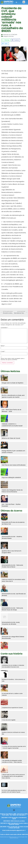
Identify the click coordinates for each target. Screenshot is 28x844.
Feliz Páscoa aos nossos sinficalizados (13, 465)
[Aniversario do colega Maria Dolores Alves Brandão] (4, 631)
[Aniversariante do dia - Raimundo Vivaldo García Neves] (4, 559)
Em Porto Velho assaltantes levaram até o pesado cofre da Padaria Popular (14, 791)
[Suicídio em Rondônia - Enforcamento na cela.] (4, 673)
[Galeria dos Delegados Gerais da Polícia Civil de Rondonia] (4, 484)
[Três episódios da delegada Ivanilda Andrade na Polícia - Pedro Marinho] (4, 755)
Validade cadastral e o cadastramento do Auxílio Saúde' (12, 425)
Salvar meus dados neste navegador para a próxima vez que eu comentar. (12, 359)
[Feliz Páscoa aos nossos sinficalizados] (4, 459)
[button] (24, 2)
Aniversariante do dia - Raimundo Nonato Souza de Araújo (12, 609)
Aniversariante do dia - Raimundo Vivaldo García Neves (12, 566)
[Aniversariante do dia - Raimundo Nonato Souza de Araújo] (4, 602)
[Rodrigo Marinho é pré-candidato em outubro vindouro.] (4, 445)
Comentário (4, 327)
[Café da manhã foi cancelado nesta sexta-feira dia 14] (4, 574)
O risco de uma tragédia (8, 720)
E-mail (3, 351)
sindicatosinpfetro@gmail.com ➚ (16, 830)
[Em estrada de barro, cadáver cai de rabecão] (4, 688)
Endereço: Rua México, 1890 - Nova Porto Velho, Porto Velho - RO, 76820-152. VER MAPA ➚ (14, 814)
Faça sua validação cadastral (11, 477)
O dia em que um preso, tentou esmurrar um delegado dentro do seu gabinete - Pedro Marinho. (13, 776)
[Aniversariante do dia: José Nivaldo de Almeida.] (4, 588)
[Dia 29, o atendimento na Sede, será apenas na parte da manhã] (4, 389)
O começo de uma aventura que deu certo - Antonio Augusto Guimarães (14, 747)
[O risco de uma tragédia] (4, 714)
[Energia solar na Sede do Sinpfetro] (4, 377)
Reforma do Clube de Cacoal (11, 438)
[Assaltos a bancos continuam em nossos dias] (4, 726)
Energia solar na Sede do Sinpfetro (12, 383)
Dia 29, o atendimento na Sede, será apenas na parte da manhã (13, 396)
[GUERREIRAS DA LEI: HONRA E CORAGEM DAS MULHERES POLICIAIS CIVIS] (4, 659)
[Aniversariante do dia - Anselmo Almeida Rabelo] (4, 531)
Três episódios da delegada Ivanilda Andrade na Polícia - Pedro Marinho (12, 761)
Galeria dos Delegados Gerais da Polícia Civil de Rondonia (12, 491)
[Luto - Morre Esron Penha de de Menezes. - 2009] (4, 404)
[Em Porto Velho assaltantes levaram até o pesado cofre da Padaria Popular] (4, 784)
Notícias (11, 36)
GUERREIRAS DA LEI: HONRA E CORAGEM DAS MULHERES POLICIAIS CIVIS (13, 666)
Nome (3, 345)
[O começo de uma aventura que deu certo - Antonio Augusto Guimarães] (4, 740)
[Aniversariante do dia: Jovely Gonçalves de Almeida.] (4, 616)
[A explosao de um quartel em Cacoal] (4, 702)
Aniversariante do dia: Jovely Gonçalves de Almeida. (11, 623)
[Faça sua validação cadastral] (4, 472)
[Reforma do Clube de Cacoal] (4, 432)
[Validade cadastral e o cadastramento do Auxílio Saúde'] (4, 418)
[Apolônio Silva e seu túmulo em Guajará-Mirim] (4, 545)
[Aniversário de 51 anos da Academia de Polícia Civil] (4, 516)
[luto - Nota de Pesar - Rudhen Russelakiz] (4, 498)
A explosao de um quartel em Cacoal (12, 707)
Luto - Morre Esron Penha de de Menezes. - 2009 (11, 410)
